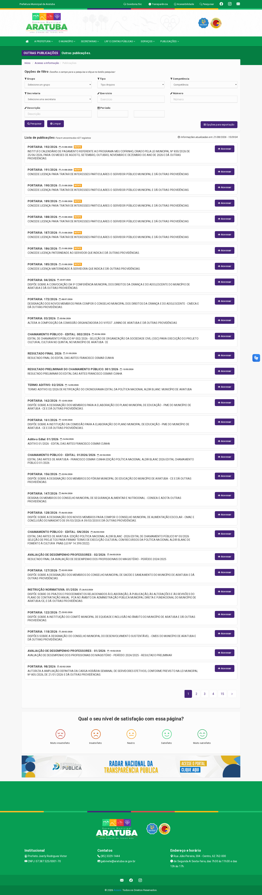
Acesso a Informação (47, 63)
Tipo (102, 78)
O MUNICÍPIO (66, 41)
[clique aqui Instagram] (140, 880)
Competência (180, 78)
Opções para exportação (220, 124)
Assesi (117, 890)
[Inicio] (27, 41)
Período (105, 107)
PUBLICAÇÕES (168, 41)
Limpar (56, 123)
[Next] (232, 694)
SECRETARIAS (89, 41)
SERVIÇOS (147, 41)
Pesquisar (35, 123)
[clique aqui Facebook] (131, 880)
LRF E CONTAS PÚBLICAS (119, 41)
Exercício (106, 93)
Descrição (33, 107)
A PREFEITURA (42, 41)
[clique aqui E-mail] (122, 880)
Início (28, 63)
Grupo (30, 78)
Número (177, 93)
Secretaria (33, 93)
